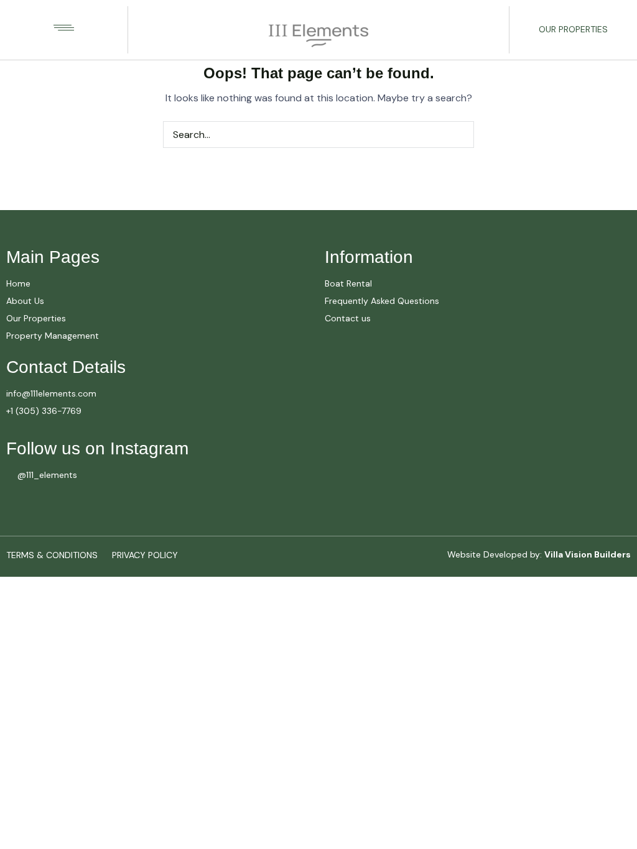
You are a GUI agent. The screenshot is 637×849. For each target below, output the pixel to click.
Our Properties (573, 29)
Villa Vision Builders (587, 554)
